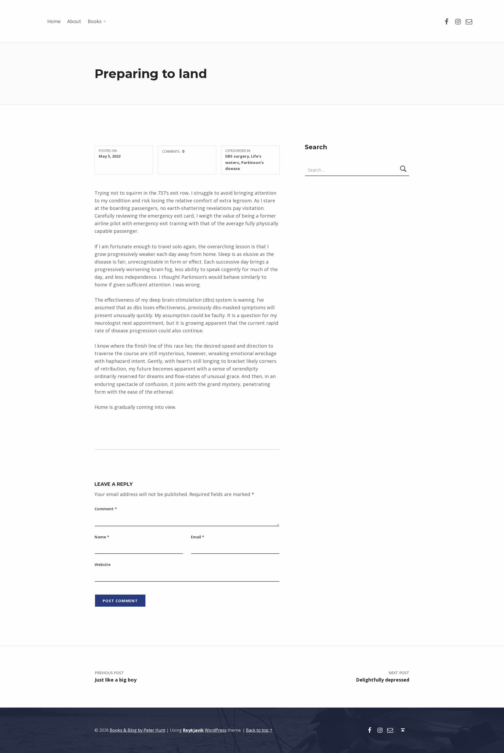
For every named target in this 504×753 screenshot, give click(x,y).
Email (197, 536)
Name (101, 536)
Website (102, 564)
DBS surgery (237, 156)
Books (95, 21)
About (74, 21)
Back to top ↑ (259, 730)
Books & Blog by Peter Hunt (137, 730)
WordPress (216, 730)
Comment (105, 508)
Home (54, 21)
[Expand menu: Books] (104, 21)
